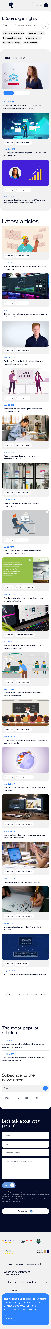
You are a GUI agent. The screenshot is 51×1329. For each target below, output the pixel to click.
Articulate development (13, 33)
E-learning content (36, 33)
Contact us (37, 5)
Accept (9, 1318)
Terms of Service (10, 1201)
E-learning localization (12, 38)
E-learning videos (33, 38)
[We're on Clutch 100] (42, 1241)
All (35, 25)
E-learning (8, 25)
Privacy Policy (6, 1194)
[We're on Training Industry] (8, 1252)
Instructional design (11, 43)
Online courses (30, 43)
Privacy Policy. (36, 1309)
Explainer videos (23, 25)
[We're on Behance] (42, 1252)
